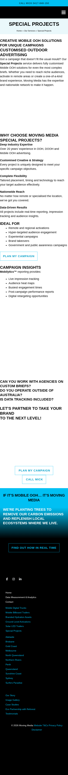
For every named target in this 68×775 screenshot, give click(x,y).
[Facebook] (7, 579)
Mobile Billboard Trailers (18, 612)
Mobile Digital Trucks (16, 608)
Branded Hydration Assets (18, 617)
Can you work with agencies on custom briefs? (31, 384)
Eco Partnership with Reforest (20, 709)
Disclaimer (37, 729)
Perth (8, 664)
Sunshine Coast (13, 673)
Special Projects (14, 631)
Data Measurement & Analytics (21, 597)
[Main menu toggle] (63, 12)
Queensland (12, 669)
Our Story (10, 695)
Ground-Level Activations (18, 621)
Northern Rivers (13, 660)
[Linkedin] (20, 579)
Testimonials (12, 713)
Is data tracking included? (26, 399)
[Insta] (13, 579)
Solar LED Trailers (15, 626)
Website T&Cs (41, 725)
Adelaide (10, 637)
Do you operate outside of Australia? (26, 392)
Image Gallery (13, 700)
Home (9, 592)
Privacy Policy (55, 725)
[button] (34, 3)
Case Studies (12, 704)
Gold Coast (11, 646)
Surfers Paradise (14, 683)
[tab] (34, 383)
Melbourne (11, 650)
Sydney (9, 678)
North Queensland (15, 655)
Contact (9, 602)
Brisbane (10, 641)
